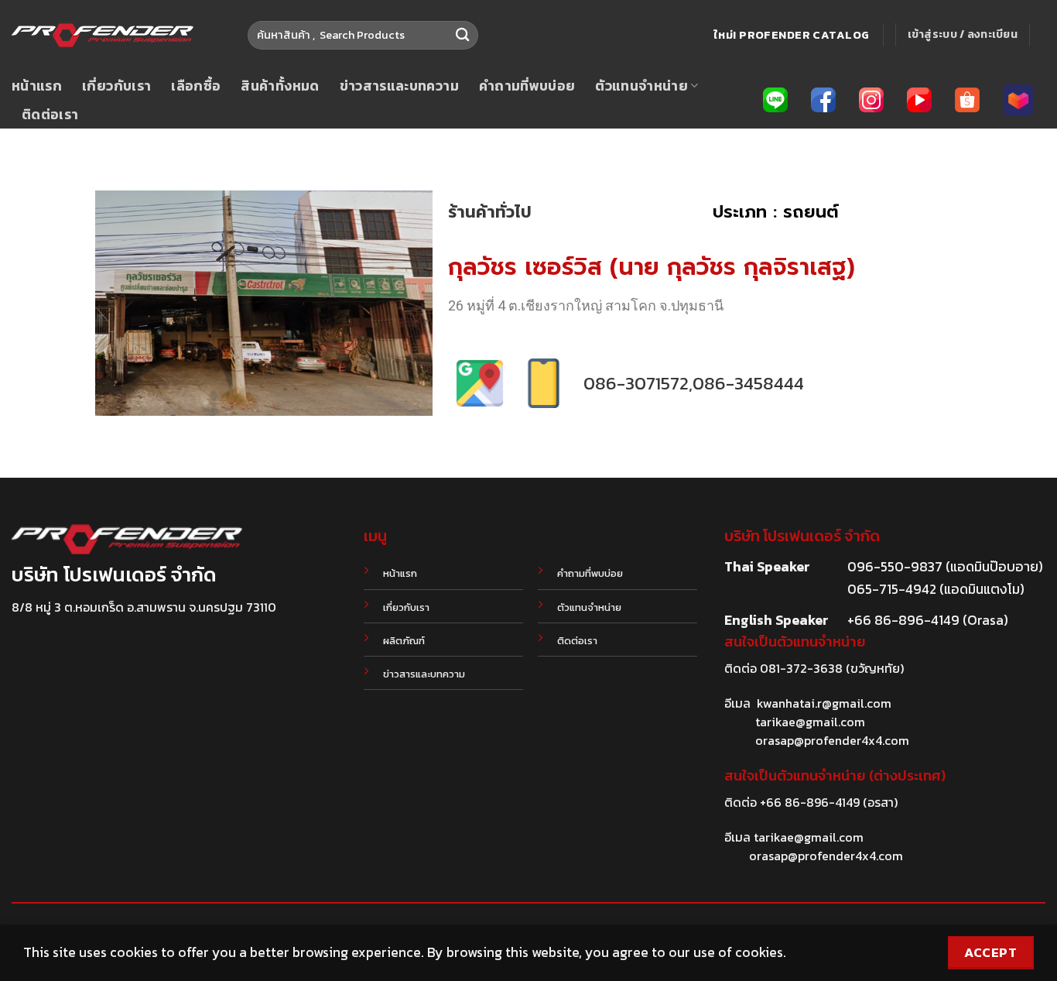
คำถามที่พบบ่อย (527, 86)
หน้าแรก (37, 86)
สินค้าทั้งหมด (280, 86)
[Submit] (462, 35)
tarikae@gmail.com (810, 721)
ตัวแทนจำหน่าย (641, 86)
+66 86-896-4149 (810, 802)
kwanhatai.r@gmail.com (824, 703)
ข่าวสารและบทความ (399, 86)
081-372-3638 (801, 668)
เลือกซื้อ (196, 86)
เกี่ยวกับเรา (116, 86)
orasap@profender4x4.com (832, 740)
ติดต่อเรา (50, 115)
